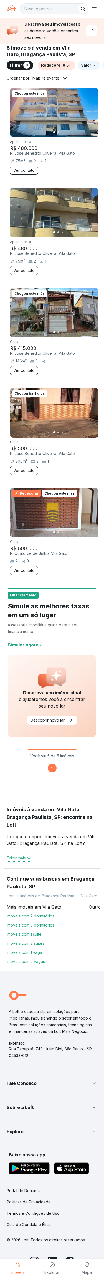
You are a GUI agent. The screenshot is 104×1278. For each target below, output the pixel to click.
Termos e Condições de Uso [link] (33, 1213)
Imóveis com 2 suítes (25, 943)
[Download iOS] (71, 1169)
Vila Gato (89, 896)
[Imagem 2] (58, 132)
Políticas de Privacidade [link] (29, 1202)
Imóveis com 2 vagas (26, 961)
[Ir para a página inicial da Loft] (13, 8)
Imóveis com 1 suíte (24, 934)
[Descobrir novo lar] (91, 30)
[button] (52, 1083)
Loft (10, 896)
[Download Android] (29, 1169)
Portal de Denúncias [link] (25, 1190)
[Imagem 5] (69, 132)
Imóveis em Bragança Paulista (47, 896)
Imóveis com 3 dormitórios (30, 925)
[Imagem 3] (62, 132)
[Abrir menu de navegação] (94, 8)
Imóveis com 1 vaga (24, 952)
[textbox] (54, 8)
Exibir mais (16, 858)
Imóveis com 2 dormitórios (30, 916)
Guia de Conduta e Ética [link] (29, 1224)
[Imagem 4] (66, 132)
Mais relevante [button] (45, 78)
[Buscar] (82, 8)
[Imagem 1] (54, 132)
